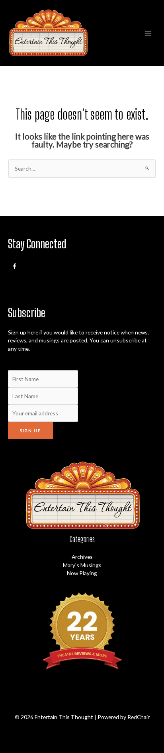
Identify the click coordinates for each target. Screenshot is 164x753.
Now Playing (82, 573)
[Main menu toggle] (148, 33)
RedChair (138, 717)
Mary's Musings (82, 565)
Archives (82, 556)
